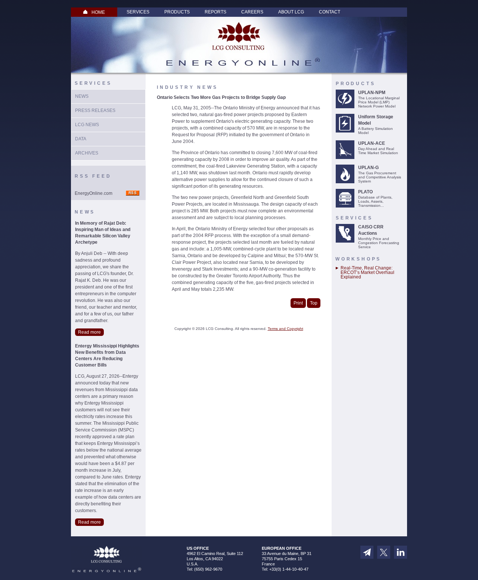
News (82, 96)
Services (138, 12)
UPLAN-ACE (371, 143)
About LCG (291, 12)
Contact (329, 12)
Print (298, 303)
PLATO (365, 191)
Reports (215, 12)
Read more (89, 332)
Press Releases (95, 110)
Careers (252, 12)
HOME (98, 12)
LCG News (87, 124)
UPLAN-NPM (371, 92)
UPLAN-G (368, 167)
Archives (86, 153)
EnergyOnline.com (93, 193)
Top (313, 303)
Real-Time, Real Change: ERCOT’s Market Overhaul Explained (367, 272)
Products (177, 12)
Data (80, 138)
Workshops (358, 259)
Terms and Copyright (285, 329)
